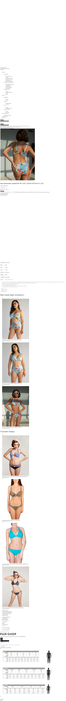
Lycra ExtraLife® (7, 277)
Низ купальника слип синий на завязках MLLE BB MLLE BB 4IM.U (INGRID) (13, 607)
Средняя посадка (46, 192)
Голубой (6, 267)
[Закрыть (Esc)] (0, 699)
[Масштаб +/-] (3, 699)
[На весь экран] (2, 699)
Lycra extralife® (28, 192)
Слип (43, 192)
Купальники (20, 192)
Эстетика (6, 269)
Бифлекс (6, 274)
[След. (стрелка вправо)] (1, 700)
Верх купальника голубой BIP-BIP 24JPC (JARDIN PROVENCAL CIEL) (12, 383)
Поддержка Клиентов (3, 67)
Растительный (7, 272)
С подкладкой (36, 192)
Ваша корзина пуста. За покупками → (6, 647)
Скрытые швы (40, 192)
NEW (31, 192)
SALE (33, 192)
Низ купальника (7, 262)
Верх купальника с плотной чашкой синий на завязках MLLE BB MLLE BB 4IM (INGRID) (14, 476)
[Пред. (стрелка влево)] (0, 700)
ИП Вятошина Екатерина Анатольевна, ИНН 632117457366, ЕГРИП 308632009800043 (13, 636)
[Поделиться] (1, 699)
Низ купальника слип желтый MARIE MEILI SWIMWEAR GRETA (11, 520)
